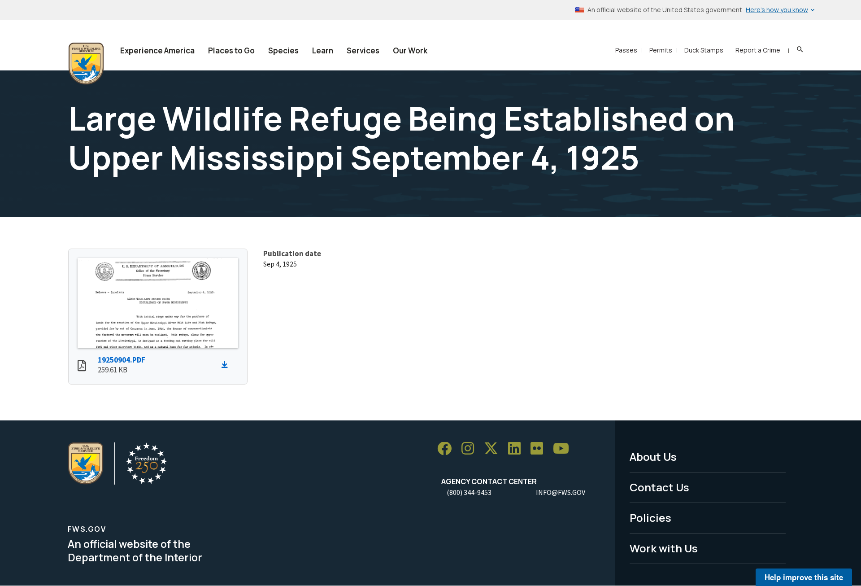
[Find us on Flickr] (540, 449)
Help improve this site (804, 577)
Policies (650, 517)
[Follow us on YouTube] (564, 449)
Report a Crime (757, 50)
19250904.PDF (121, 360)
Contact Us (659, 487)
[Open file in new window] (82, 367)
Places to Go (231, 50)
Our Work (410, 50)
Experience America (157, 50)
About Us (653, 456)
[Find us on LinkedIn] (517, 449)
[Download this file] (227, 365)
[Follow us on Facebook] (447, 449)
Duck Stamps (703, 50)
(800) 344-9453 (469, 492)
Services (363, 50)
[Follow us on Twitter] (494, 449)
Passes (626, 50)
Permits (660, 50)
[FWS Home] (86, 63)
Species (283, 50)
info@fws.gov (560, 492)
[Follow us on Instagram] (470, 449)
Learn (322, 50)
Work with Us (664, 548)
